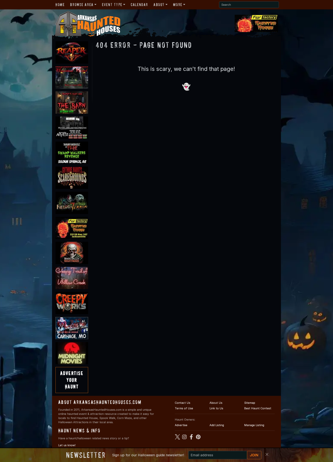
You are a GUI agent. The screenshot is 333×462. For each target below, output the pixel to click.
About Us (216, 402)
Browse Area (81, 4)
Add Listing (217, 425)
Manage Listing (254, 425)
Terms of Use (184, 408)
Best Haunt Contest (257, 408)
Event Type (112, 4)
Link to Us (216, 408)
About (159, 4)
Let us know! (66, 445)
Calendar (139, 4)
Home (60, 4)
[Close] (267, 454)
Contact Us (182, 402)
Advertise (181, 425)
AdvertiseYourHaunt (71, 379)
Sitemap (249, 402)
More (177, 4)
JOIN (254, 455)
